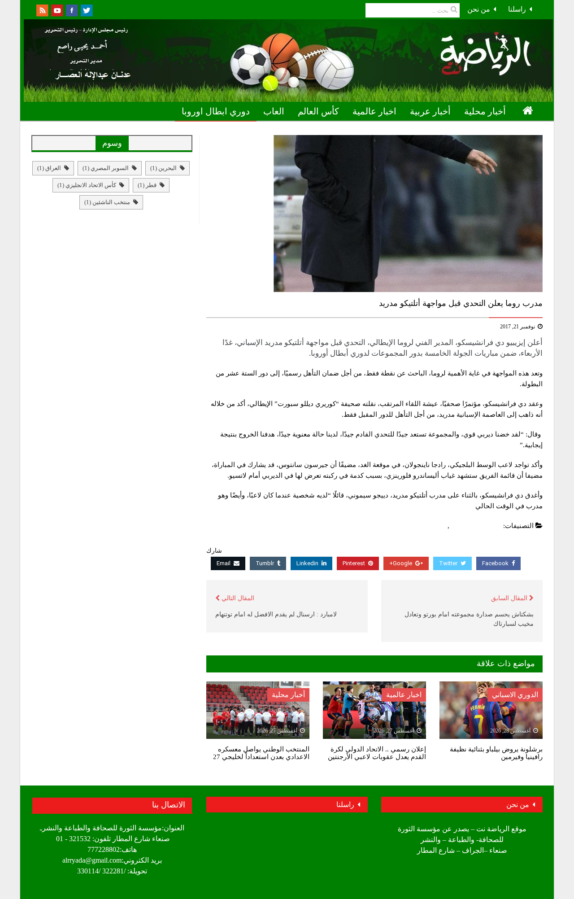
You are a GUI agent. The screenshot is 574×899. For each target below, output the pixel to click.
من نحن (478, 9)
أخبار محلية (485, 111)
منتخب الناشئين (107, 202)
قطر (147, 185)
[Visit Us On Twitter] (86, 9)
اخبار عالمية (374, 111)
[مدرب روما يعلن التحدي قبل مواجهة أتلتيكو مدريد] (374, 213)
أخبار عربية (430, 111)
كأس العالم (318, 111)
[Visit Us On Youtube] (56, 9)
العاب (273, 111)
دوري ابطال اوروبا (216, 111)
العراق (49, 168)
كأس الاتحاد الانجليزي (86, 185)
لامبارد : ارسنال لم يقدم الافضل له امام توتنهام (276, 614)
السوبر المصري (106, 168)
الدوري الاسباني (515, 694)
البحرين (163, 168)
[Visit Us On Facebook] (71, 9)
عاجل (437, 525)
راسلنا (517, 9)
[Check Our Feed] (42, 9)
